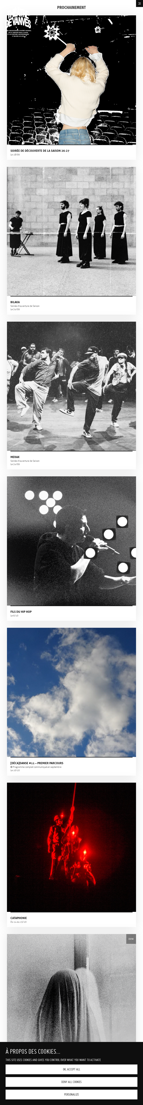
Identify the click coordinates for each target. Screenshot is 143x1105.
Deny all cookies (71, 1082)
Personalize (71, 1094)
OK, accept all (71, 1069)
